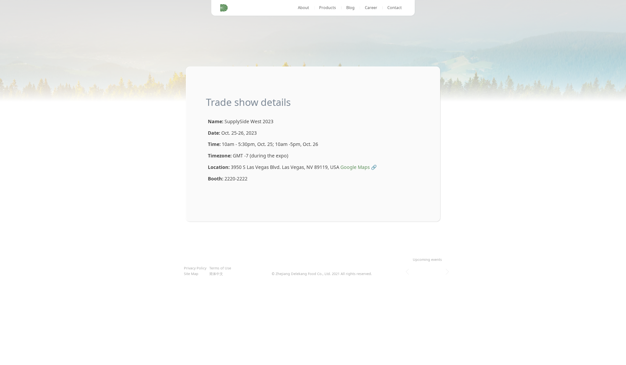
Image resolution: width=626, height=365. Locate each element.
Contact (394, 7)
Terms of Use (220, 268)
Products (327, 7)
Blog (350, 7)
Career (371, 7)
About (303, 7)
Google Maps (355, 167)
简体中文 (216, 273)
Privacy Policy (195, 268)
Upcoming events (427, 259)
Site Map (191, 273)
